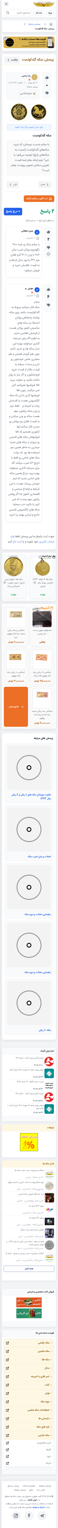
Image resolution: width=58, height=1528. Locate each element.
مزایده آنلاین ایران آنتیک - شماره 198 (29, 1093)
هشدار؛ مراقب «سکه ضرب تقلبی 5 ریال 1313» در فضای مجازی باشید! (25, 1243)
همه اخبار (29, 1269)
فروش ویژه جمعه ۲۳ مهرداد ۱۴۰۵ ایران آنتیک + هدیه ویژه (25, 1107)
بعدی (42, 184)
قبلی (15, 184)
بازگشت (14, 60)
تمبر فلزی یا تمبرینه (40, 1377)
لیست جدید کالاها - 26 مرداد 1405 (30, 1081)
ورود (50, 13)
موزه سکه (45, 1402)
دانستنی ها (44, 1419)
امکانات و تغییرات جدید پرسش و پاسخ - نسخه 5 (25, 1253)
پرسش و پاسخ (13, 1486)
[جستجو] (7, 13)
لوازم (47, 1393)
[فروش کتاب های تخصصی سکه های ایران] (29, 1306)
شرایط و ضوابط (45, 1486)
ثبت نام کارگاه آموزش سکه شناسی (31, 1194)
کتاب (47, 1385)
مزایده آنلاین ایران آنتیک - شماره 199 (29, 1058)
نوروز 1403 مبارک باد (36, 1206)
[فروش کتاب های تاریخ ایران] (29, 1317)
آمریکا (48, 1463)
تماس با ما (41, 1490)
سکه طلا (45, 1360)
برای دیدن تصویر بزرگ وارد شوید (29, 127)
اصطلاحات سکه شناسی (38, 1410)
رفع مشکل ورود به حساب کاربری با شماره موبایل (26, 1182)
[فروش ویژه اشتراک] (29, 42)
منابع (31, 1490)
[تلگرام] (42, 1515)
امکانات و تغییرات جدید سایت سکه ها (29, 1170)
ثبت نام (39, 13)
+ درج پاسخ (13, 211)
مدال (47, 1368)
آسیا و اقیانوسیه (44, 1443)
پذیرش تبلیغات (20, 1490)
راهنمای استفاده (29, 1486)
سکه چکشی (43, 1343)
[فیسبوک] (29, 1515)
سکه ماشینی (43, 1351)
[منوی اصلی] (6, 4)
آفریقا (48, 1450)
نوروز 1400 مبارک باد (36, 1218)
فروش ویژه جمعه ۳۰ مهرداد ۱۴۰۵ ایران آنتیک (26, 1070)
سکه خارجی (43, 1435)
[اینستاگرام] (15, 1515)
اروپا (49, 1456)
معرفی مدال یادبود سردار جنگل (32, 1229)
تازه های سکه (43, 1427)
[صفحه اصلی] (50, 24)
